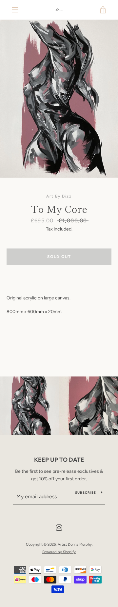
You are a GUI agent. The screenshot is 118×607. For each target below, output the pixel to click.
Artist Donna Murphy (75, 544)
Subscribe (85, 492)
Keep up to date (59, 459)
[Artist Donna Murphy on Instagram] (59, 527)
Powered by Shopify (59, 552)
